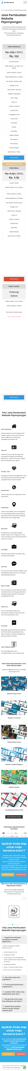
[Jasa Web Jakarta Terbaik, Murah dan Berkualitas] (8, 2)
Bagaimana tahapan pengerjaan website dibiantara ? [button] (11, 939)
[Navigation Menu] (25, 2)
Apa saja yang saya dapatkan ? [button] (11, 978)
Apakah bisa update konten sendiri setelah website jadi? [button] (11, 1008)
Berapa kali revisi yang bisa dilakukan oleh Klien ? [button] (12, 1000)
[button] (26, 898)
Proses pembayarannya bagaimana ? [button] (12, 986)
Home (2, 10)
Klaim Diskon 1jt (21, 874)
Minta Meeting (14, 157)
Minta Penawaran (8, 874)
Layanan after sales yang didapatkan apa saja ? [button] (13, 993)
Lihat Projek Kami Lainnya (14, 817)
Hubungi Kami (21, 1054)
